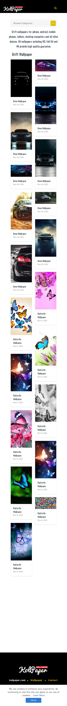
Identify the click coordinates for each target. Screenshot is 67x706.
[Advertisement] (33, 612)
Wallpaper (36, 680)
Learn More (39, 695)
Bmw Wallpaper (19, 101)
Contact (53, 680)
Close (33, 700)
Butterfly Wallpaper (42, 315)
